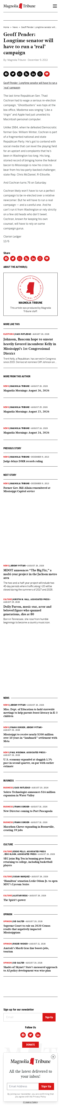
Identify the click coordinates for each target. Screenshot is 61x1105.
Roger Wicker (20, 944)
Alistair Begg (20, 895)
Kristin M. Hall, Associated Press (31, 599)
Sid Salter (18, 921)
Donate (30, 1044)
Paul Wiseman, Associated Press (27, 752)
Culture (7, 599)
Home (6, 27)
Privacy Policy (39, 1097)
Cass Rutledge (23, 334)
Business (8, 788)
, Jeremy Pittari (33, 727)
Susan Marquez (21, 876)
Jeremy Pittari (18, 566)
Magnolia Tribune (19, 386)
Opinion (7, 921)
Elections (8, 334)
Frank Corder (17, 727)
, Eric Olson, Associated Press (20, 854)
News (15, 27)
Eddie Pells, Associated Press (29, 851)
